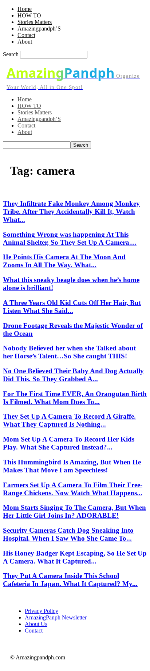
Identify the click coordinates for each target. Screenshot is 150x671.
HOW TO (29, 15)
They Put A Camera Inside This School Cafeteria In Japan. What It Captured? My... (70, 579)
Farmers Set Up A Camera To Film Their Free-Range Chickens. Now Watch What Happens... (72, 489)
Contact (26, 35)
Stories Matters (34, 22)
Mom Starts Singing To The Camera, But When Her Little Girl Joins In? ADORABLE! (74, 511)
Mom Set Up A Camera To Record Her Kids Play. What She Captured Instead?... (68, 443)
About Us (36, 624)
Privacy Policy (41, 611)
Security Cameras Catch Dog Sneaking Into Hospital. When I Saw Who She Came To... (68, 534)
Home (24, 9)
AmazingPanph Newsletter (56, 617)
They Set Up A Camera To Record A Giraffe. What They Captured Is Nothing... (69, 420)
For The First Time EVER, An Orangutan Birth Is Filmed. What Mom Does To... (75, 398)
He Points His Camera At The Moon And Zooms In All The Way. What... (64, 261)
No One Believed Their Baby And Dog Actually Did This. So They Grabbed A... (73, 375)
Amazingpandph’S (39, 28)
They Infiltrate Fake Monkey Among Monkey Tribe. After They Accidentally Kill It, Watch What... (71, 211)
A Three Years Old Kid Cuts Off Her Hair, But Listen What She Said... (72, 306)
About (24, 41)
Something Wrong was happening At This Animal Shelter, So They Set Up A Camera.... (70, 238)
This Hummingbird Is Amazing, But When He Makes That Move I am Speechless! (72, 466)
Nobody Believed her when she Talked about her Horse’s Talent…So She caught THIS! (69, 352)
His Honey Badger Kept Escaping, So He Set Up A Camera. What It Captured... (75, 557)
